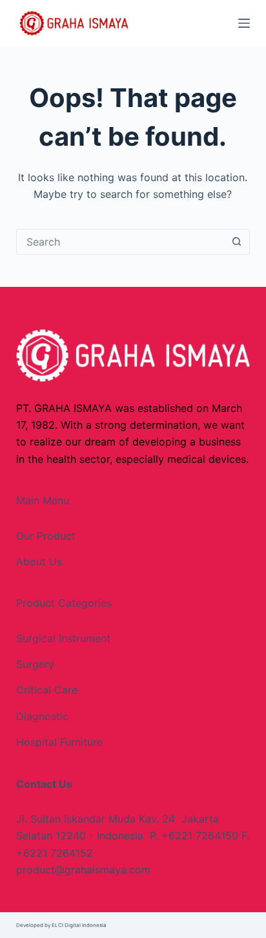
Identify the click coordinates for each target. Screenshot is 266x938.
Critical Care (46, 689)
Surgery (35, 664)
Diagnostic (42, 716)
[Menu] (244, 23)
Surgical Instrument (63, 638)
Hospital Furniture (59, 742)
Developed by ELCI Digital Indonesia (61, 925)
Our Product (46, 535)
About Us (39, 561)
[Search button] (236, 242)
